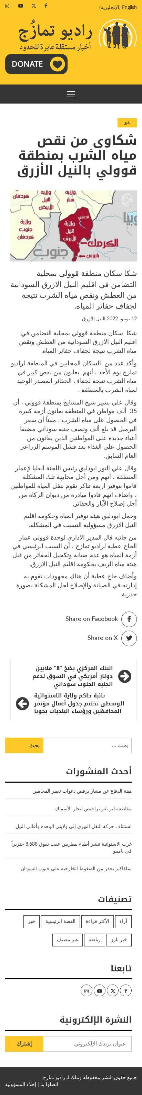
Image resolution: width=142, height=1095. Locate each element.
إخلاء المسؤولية (20, 1084)
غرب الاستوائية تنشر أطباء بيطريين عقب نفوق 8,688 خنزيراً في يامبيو (71, 848)
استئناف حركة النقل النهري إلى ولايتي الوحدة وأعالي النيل (74, 826)
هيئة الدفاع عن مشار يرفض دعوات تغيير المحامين (82, 791)
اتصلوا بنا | (48, 1084)
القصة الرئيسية (60, 921)
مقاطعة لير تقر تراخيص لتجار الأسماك (93, 809)
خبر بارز (119, 939)
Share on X (103, 638)
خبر (127, 122)
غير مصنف (67, 939)
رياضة (95, 939)
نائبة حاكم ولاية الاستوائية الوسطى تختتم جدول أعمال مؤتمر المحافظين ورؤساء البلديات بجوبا (79, 704)
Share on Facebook (91, 619)
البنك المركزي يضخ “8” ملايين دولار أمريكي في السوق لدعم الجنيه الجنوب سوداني (72, 676)
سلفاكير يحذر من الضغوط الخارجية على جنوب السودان (76, 868)
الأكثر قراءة (97, 921)
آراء (123, 921)
